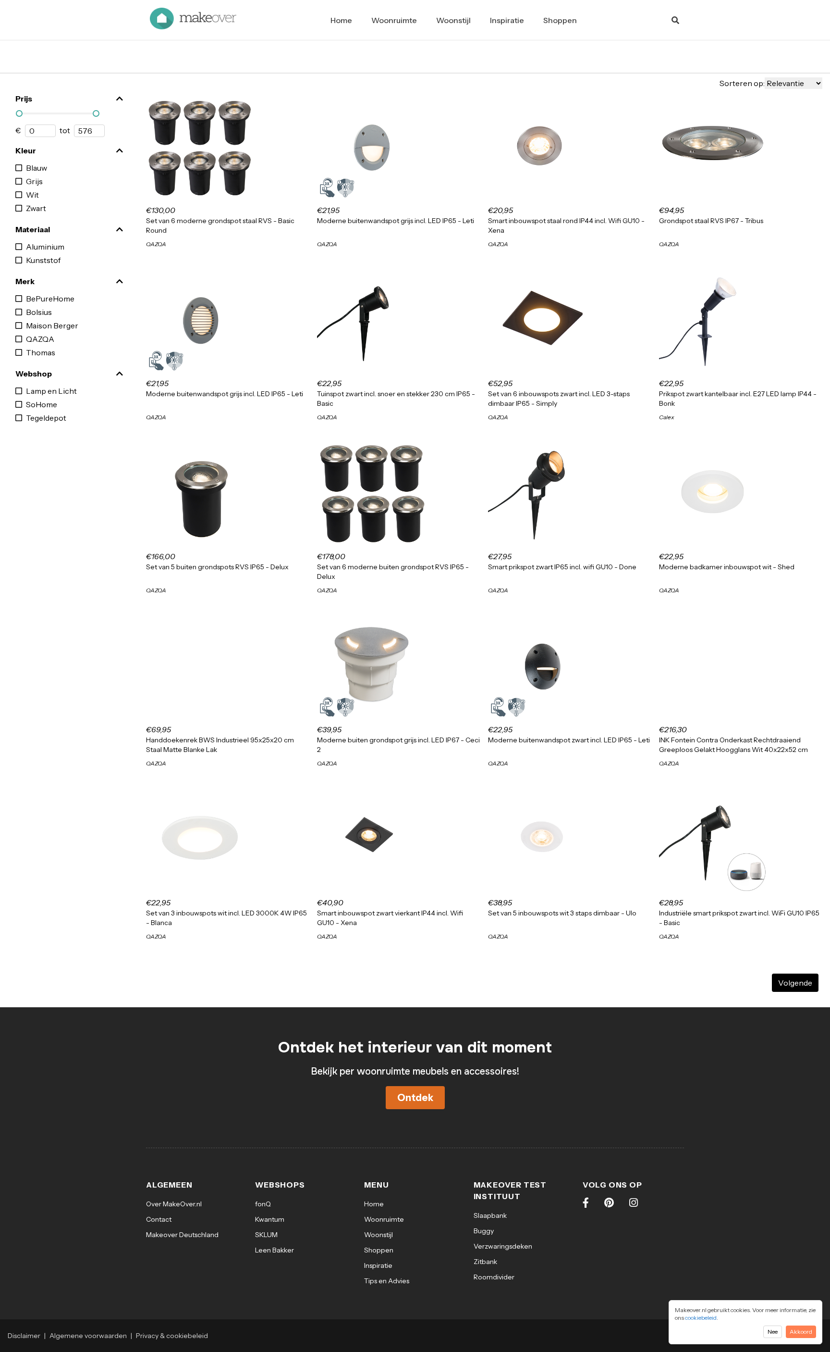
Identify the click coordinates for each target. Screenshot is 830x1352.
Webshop (33, 373)
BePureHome (50, 298)
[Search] (675, 20)
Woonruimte (394, 20)
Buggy (484, 1231)
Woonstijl (453, 20)
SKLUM (266, 1234)
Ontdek (415, 1097)
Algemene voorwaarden (88, 1335)
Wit (32, 195)
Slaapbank (490, 1215)
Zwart (36, 208)
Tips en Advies (386, 1281)
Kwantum (269, 1219)
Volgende (795, 983)
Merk (25, 281)
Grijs (34, 181)
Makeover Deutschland (182, 1234)
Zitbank (485, 1261)
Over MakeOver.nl (174, 1204)
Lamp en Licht (51, 391)
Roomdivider (494, 1277)
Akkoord (801, 1331)
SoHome (41, 404)
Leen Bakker (274, 1250)
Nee (773, 1331)
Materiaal (32, 229)
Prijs (23, 98)
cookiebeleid (701, 1317)
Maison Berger (52, 325)
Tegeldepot (46, 418)
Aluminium (45, 246)
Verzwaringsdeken (503, 1246)
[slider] (19, 113)
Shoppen (560, 20)
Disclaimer (24, 1335)
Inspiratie (507, 20)
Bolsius (39, 312)
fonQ (263, 1204)
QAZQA (40, 339)
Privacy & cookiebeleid (172, 1335)
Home (341, 20)
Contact (158, 1219)
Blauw (36, 168)
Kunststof (43, 260)
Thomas (40, 352)
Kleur (25, 150)
